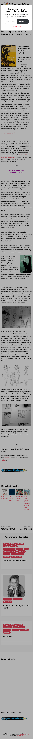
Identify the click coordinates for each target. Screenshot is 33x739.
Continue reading (16, 26)
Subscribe (23, 21)
